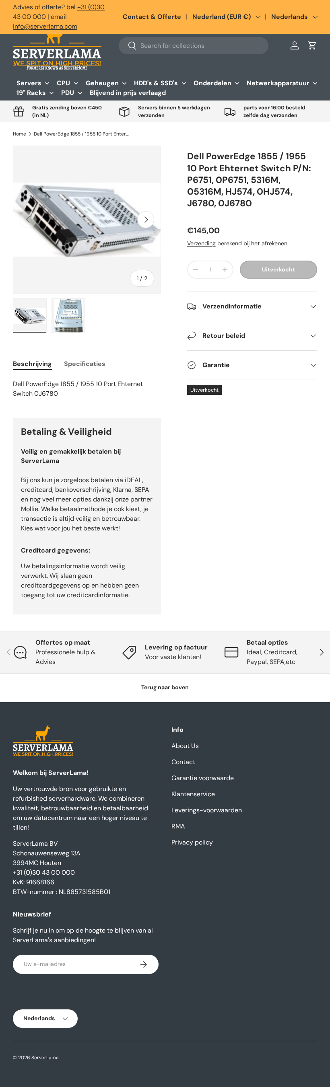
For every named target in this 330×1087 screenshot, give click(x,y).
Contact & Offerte (152, 16)
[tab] (32, 364)
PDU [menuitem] (67, 92)
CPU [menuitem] (63, 83)
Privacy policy (192, 842)
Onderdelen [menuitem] (212, 83)
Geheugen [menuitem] (102, 83)
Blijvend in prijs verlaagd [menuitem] (128, 92)
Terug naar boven (165, 687)
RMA (178, 826)
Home (19, 134)
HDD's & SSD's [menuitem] (156, 83)
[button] (312, 45)
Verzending (201, 243)
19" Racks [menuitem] (31, 92)
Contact (183, 762)
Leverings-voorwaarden (206, 810)
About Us (185, 746)
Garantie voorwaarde (202, 778)
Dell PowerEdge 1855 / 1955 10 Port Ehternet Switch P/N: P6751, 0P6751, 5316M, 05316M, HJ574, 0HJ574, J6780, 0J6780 (82, 134)
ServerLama (45, 1057)
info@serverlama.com (45, 26)
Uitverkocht (278, 269)
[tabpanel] (87, 389)
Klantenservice (193, 794)
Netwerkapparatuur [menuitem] (278, 83)
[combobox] (193, 45)
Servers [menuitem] (28, 83)
